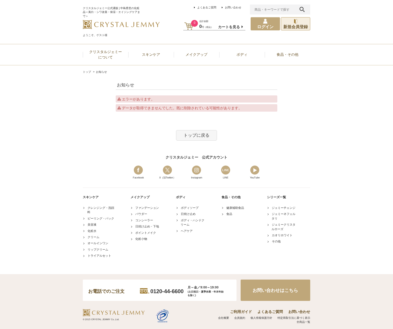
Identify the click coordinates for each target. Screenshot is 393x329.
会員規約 (239, 317)
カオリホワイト (282, 235)
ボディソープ (190, 208)
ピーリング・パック (101, 218)
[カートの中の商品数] (188, 26)
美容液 (92, 224)
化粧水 (92, 231)
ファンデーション (147, 208)
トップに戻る (196, 135)
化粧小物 (141, 239)
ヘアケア (187, 231)
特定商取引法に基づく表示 (293, 317)
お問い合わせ (233, 7)
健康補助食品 (235, 208)
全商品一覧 (303, 322)
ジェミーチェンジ (283, 208)
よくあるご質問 (206, 7)
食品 (229, 214)
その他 (276, 241)
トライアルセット (99, 255)
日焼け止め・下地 (147, 226)
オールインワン (98, 243)
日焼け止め (188, 214)
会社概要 (223, 317)
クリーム (93, 237)
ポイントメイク (145, 232)
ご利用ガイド (241, 312)
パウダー (141, 214)
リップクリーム (98, 249)
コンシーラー (144, 220)
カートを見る (229, 27)
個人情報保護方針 (261, 317)
